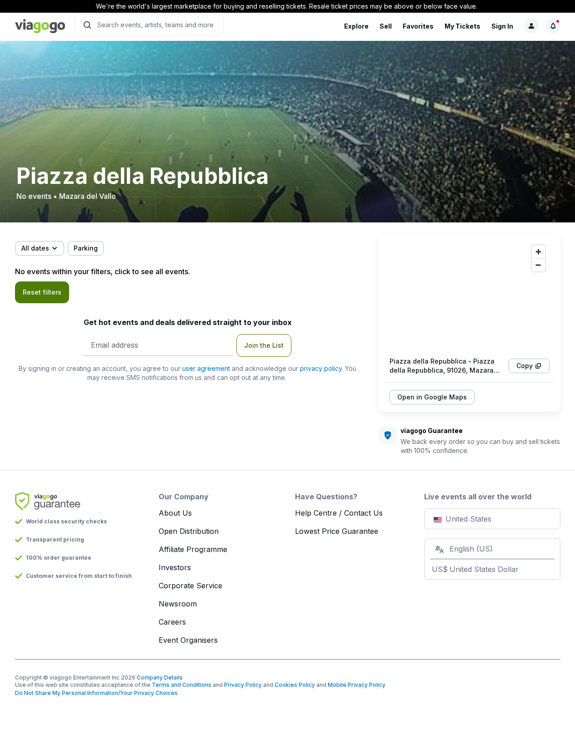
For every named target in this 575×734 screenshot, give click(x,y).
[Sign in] (531, 26)
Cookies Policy (295, 684)
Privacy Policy (243, 684)
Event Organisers (188, 640)
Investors (175, 567)
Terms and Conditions (181, 684)
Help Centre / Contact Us (339, 512)
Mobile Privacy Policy (356, 684)
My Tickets (462, 26)
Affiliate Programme (193, 549)
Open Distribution (189, 531)
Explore (356, 26)
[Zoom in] (538, 251)
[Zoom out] (538, 264)
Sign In (502, 26)
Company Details (160, 677)
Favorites (418, 26)
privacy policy (321, 368)
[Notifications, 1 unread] (553, 26)
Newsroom (178, 603)
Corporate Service (190, 585)
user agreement (206, 368)
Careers (172, 621)
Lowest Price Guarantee (336, 531)
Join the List (264, 345)
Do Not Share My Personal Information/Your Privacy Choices (96, 693)
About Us (175, 512)
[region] (470, 295)
